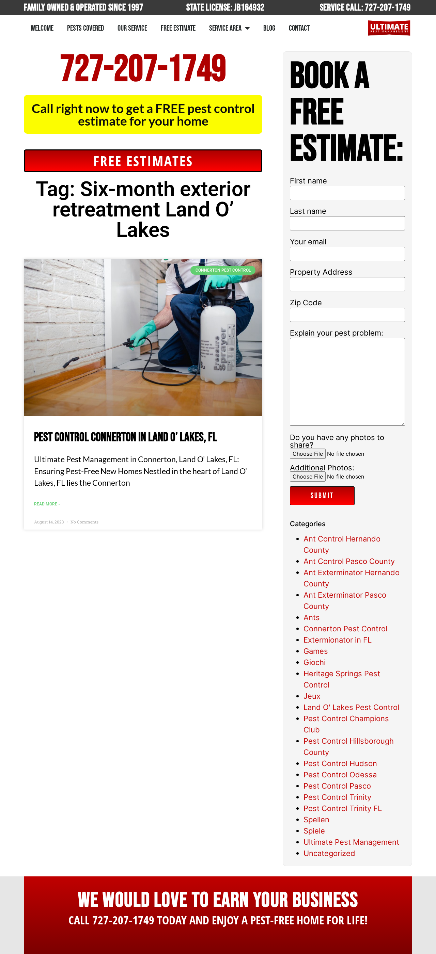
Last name (308, 211)
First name (308, 180)
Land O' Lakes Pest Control (351, 707)
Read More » (47, 504)
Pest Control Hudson (340, 763)
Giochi (314, 662)
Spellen (316, 819)
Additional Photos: (322, 468)
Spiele (314, 830)
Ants (311, 617)
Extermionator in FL (337, 639)
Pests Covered (85, 28)
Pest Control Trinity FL (342, 808)
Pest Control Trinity (337, 797)
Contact (299, 28)
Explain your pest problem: (336, 333)
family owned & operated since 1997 (83, 7)
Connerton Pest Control (345, 628)
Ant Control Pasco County (349, 561)
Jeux (312, 696)
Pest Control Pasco (337, 785)
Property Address (321, 272)
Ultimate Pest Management (351, 842)
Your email (308, 241)
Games (315, 651)
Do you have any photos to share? (337, 441)
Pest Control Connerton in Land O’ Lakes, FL (125, 437)
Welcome (42, 28)
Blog (269, 28)
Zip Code (306, 302)
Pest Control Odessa (340, 774)
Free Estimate (178, 28)
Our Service (132, 28)
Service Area (225, 28)
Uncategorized (329, 853)
